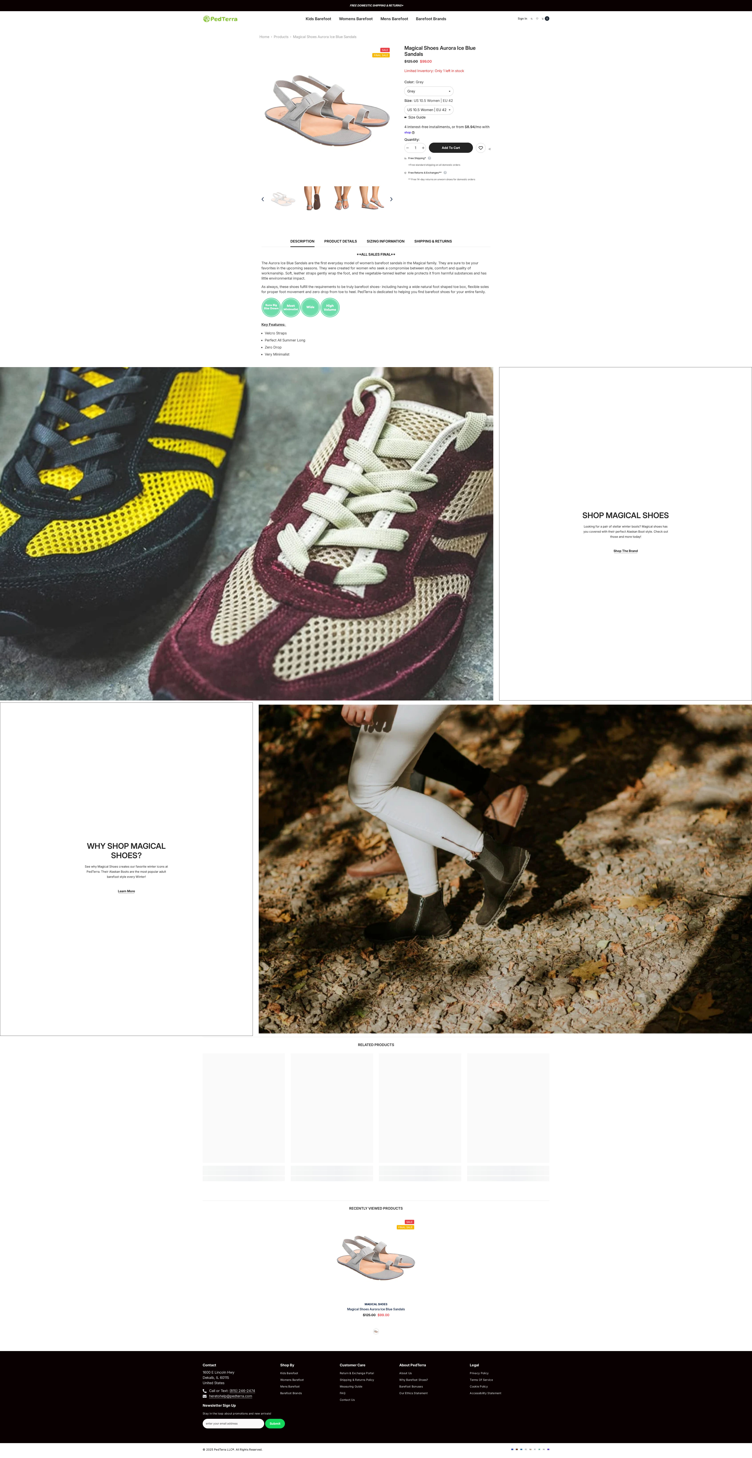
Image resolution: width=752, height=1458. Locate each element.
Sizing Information (386, 241)
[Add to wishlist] (481, 148)
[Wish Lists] (537, 19)
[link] (244, 1172)
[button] (263, 199)
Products (281, 37)
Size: (428, 101)
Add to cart (451, 148)
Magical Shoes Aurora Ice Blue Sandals (376, 1309)
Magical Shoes (376, 1304)
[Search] (532, 18)
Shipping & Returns (433, 241)
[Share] (488, 149)
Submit (275, 1423)
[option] (376, 5)
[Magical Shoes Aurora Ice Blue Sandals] (376, 1258)
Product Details (340, 241)
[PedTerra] (246, 533)
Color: (414, 82)
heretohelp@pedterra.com (230, 1396)
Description (302, 241)
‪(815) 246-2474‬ (242, 1391)
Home (264, 37)
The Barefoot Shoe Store (376, 5)
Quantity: (411, 140)
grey (376, 1331)
